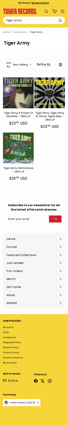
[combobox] (34, 20)
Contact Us (9, 337)
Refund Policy (11, 347)
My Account (10, 362)
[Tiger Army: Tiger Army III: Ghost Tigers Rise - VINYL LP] (49, 92)
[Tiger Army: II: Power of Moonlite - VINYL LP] (18, 92)
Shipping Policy (12, 342)
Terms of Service (13, 357)
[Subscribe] (55, 218)
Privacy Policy (11, 352)
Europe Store (40, 3)
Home (6, 32)
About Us (8, 327)
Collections (20, 32)
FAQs (6, 332)
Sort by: (17, 64)
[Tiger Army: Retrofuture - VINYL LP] (18, 148)
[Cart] (54, 11)
